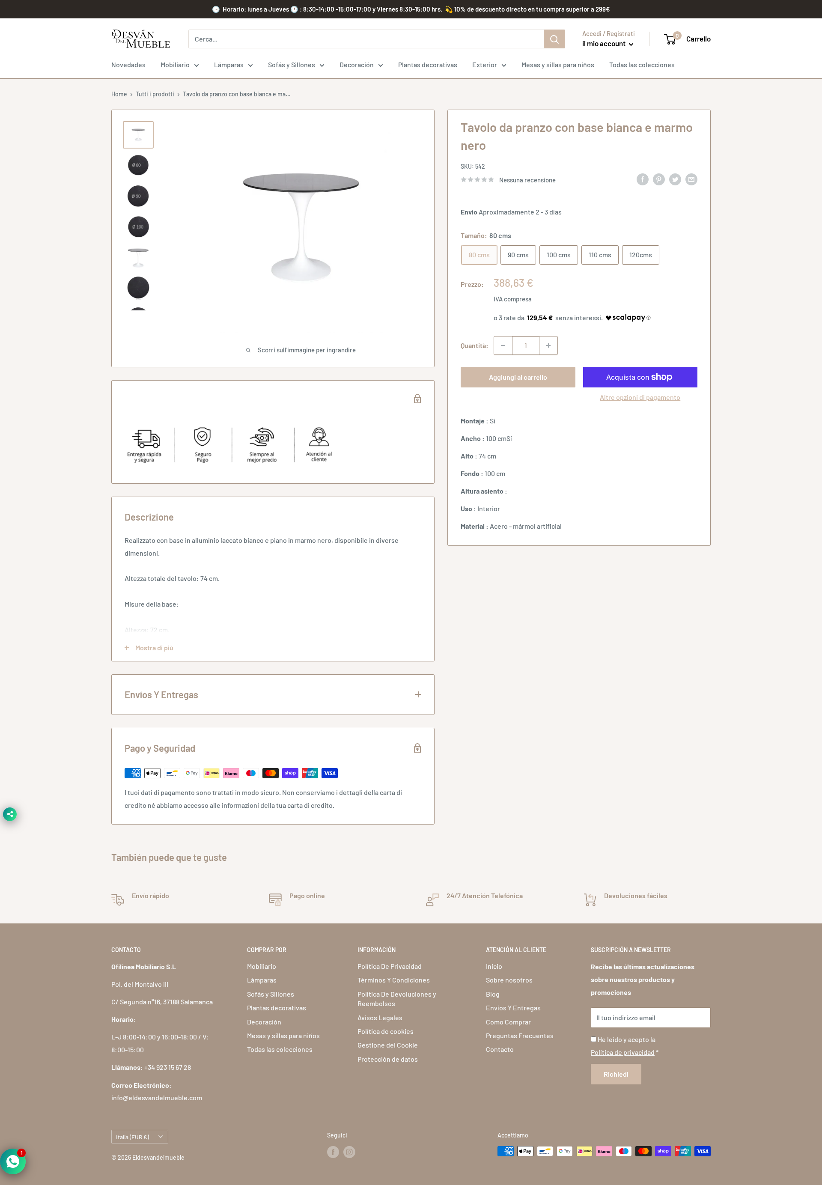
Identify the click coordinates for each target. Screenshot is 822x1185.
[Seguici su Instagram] (349, 1152)
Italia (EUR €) (132, 1136)
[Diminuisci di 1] (503, 345)
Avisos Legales (379, 1017)
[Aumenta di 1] (548, 345)
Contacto (500, 1049)
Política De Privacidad (389, 966)
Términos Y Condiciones (393, 980)
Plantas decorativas (427, 64)
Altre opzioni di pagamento (640, 397)
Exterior (484, 64)
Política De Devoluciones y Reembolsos (396, 998)
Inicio (494, 966)
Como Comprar (508, 1022)
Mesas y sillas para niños (557, 64)
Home (119, 94)
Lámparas (229, 64)
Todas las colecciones (642, 64)
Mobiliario (175, 64)
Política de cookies (385, 1031)
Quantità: (474, 345)
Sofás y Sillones (291, 64)
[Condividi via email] (691, 178)
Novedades (128, 64)
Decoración (357, 64)
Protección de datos (387, 1059)
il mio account (604, 43)
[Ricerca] (554, 39)
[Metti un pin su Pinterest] (659, 178)
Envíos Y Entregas (513, 1007)
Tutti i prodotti (155, 94)
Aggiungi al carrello (518, 377)
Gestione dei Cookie (387, 1045)
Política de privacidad (623, 1052)
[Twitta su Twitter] (675, 178)
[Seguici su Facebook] (333, 1152)
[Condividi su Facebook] (643, 178)
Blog (493, 994)
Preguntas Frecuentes (520, 1035)
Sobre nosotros (509, 980)
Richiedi (616, 1074)
